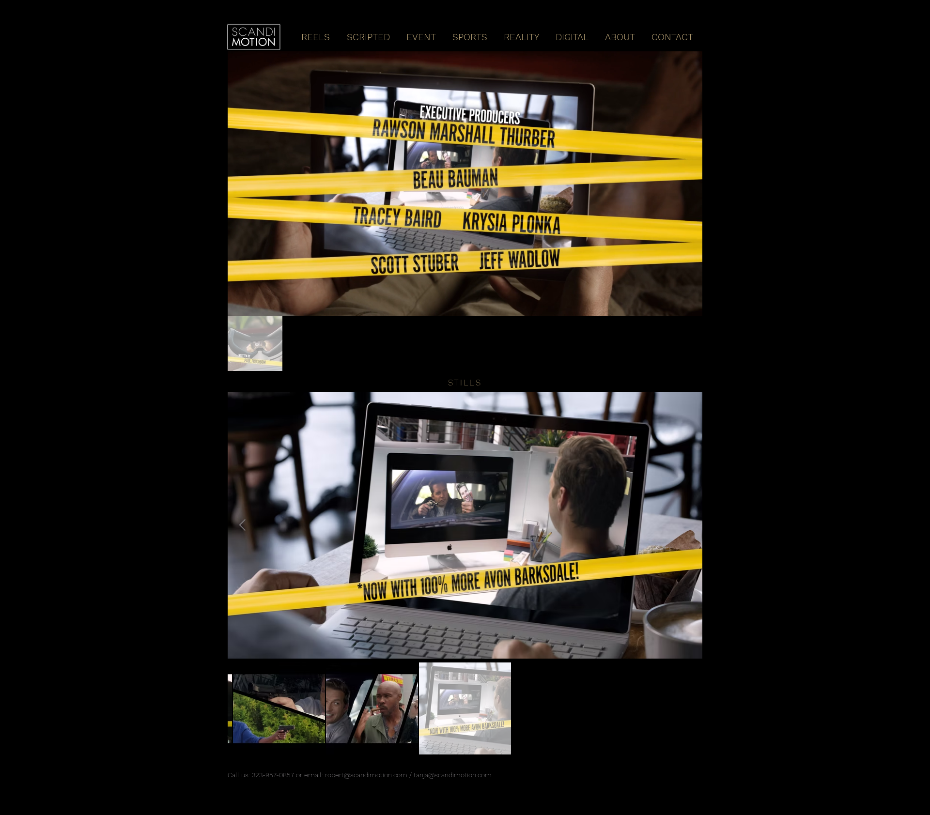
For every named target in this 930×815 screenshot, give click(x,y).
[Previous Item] (242, 525)
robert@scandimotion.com (366, 775)
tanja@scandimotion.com (453, 775)
